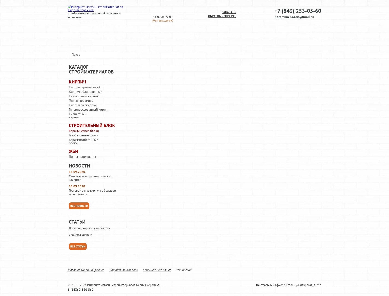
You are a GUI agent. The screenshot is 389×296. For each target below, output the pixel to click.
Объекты (307, 36)
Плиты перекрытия (82, 156)
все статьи (77, 246)
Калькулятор (153, 36)
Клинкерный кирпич (83, 96)
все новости (79, 206)
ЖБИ (73, 151)
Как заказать (191, 36)
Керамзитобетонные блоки (83, 141)
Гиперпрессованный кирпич (89, 109)
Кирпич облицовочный (85, 91)
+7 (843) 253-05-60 (298, 10)
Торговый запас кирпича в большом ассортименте (92, 192)
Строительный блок (92, 125)
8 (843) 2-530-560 (81, 290)
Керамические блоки (84, 130)
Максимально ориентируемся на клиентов (90, 178)
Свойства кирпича (80, 235)
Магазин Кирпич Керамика (86, 269)
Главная (84, 36)
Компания (116, 36)
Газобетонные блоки (83, 135)
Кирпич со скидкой (83, 105)
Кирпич (77, 81)
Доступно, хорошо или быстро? (89, 228)
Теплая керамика (81, 100)
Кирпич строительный (84, 87)
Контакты (275, 36)
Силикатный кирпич (77, 115)
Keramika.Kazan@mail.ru (294, 17)
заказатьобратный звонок (222, 14)
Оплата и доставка (234, 36)
